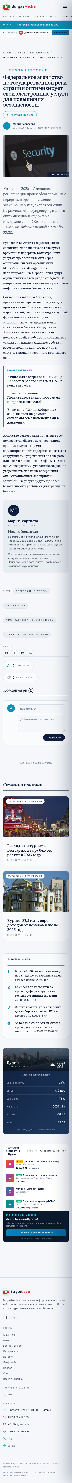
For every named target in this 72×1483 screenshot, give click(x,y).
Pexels (63, 174)
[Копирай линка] (30, 653)
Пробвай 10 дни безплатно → (36, 1232)
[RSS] (14, 1317)
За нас (11, 1445)
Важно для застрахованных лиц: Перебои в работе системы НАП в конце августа (34, 381)
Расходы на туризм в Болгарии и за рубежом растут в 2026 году (29, 850)
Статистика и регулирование (32, 52)
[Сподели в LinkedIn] (22, 653)
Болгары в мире (12, 1345)
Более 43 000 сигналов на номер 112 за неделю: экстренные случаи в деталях (39, 975)
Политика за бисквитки (14, 1475)
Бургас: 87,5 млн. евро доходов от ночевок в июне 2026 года (32, 924)
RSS (10, 1438)
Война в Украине (13, 1378)
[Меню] (65, 6)
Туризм (7, 1394)
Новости (8, 1367)
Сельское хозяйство (45, 16)
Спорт (7, 1373)
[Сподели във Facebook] (6, 653)
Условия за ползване (45, 1472)
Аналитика (9, 1334)
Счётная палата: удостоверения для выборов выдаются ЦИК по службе (38, 1011)
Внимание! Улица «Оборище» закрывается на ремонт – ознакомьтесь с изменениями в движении (33, 415)
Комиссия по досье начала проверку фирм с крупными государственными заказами (36, 991)
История (8, 1356)
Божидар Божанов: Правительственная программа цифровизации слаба (33, 397)
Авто (6, 1340)
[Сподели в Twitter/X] (14, 653)
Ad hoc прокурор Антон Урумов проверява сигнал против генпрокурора (37, 1027)
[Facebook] (6, 1317)
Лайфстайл (9, 1362)
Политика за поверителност (17, 1472)
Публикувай (54, 737)
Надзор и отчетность (16, 16)
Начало (7, 52)
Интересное (10, 1351)
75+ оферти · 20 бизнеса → (53, 1151)
